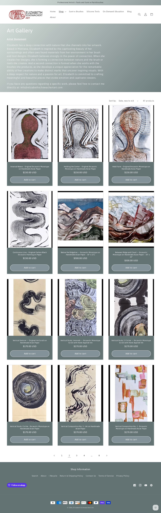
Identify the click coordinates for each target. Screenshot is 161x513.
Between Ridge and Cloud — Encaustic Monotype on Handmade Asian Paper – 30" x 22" (131, 254)
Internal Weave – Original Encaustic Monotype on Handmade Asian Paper (29, 168)
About (43, 476)
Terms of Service (106, 476)
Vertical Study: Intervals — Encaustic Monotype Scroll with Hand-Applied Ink (80, 342)
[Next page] (107, 456)
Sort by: (112, 101)
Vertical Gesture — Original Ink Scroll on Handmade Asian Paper (30, 342)
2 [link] (69, 455)
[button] (62, 11)
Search (35, 476)
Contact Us (91, 476)
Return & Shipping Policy (71, 476)
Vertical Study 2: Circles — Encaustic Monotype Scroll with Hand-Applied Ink (131, 342)
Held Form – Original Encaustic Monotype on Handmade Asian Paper (131, 168)
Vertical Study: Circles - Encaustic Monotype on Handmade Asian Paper (30, 427)
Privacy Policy (122, 476)
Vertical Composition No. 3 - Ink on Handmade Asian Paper (80, 427)
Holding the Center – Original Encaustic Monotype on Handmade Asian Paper (80, 168)
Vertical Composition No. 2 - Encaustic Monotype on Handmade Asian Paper (131, 427)
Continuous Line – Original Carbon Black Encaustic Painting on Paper (30, 253)
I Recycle (53, 476)
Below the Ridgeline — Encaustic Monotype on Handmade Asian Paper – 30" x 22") (80, 253)
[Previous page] (54, 456)
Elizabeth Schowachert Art (83, 507)
